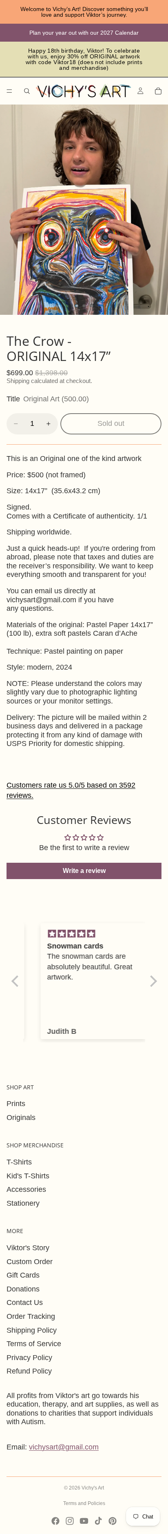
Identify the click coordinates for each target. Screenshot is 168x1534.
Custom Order (30, 1262)
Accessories (26, 1189)
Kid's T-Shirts (28, 1176)
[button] (16, 981)
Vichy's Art (93, 1488)
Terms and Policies (84, 1503)
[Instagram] (70, 1521)
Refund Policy (29, 1371)
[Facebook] (55, 1521)
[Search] (27, 91)
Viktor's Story (28, 1248)
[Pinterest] (112, 1521)
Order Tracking (31, 1316)
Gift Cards (23, 1275)
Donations (23, 1289)
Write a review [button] (84, 870)
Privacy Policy (29, 1358)
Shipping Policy (32, 1330)
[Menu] (9, 91)
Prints (16, 1104)
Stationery (23, 1203)
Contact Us (25, 1302)
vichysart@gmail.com (64, 1447)
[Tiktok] (98, 1521)
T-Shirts (19, 1162)
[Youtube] (84, 1521)
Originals (21, 1117)
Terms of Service (34, 1344)
